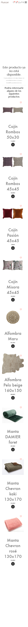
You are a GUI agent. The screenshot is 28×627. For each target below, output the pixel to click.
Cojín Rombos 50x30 (13, 131)
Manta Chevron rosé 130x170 (13, 548)
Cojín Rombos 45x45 (13, 183)
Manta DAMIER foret (13, 436)
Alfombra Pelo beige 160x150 (13, 385)
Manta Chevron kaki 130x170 (13, 491)
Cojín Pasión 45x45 (13, 235)
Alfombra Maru (12, 335)
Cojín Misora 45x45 (13, 287)
